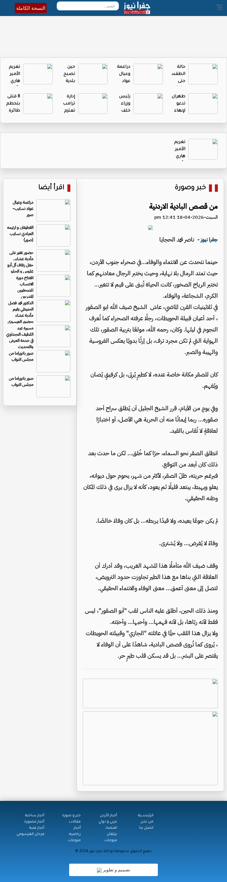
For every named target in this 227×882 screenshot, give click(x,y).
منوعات (110, 840)
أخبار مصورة (34, 822)
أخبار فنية (36, 828)
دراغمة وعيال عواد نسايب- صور (123, 81)
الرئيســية (145, 816)
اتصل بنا (146, 828)
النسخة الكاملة (30, 8)
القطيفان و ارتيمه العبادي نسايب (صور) (20, 233)
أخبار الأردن (108, 816)
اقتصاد (111, 828)
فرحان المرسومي (30, 834)
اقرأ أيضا (51, 188)
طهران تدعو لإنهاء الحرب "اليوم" (178, 111)
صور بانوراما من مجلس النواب (21, 356)
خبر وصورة (190, 188)
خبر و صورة (71, 816)
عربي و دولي (107, 822)
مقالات (75, 822)
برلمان (112, 834)
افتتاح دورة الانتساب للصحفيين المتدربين (24, 287)
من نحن (146, 822)
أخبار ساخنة (34, 816)
